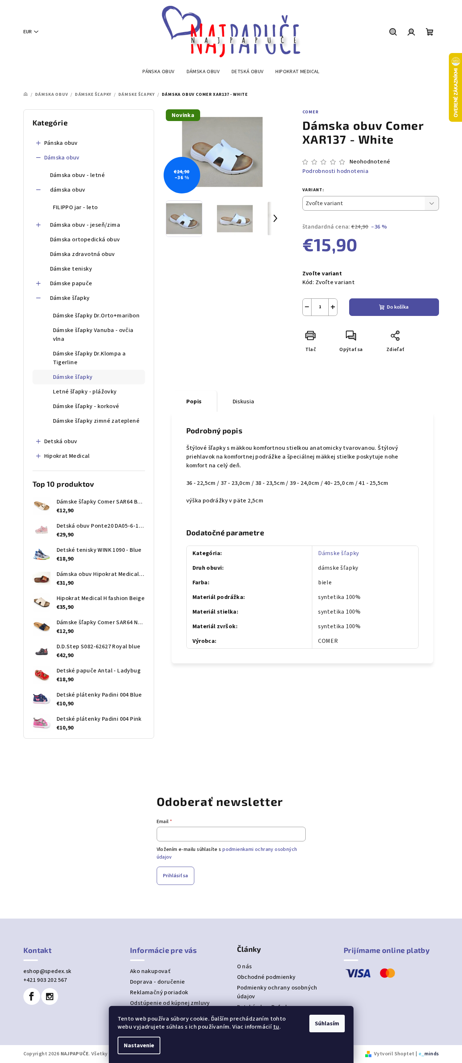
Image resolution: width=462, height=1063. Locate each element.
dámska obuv (67, 190)
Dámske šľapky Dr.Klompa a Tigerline (89, 358)
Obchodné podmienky (266, 977)
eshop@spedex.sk (47, 971)
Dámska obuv (62, 158)
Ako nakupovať (150, 971)
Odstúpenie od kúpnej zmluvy (170, 1003)
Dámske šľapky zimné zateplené (96, 421)
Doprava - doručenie (157, 982)
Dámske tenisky (71, 269)
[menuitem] (158, 71)
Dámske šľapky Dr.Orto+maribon (96, 316)
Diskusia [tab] (244, 401)
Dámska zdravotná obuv (82, 254)
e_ (421, 1054)
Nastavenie (139, 1045)
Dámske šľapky (70, 298)
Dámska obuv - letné (77, 175)
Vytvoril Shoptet (394, 1054)
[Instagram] (49, 996)
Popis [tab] (194, 401)
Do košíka (398, 307)
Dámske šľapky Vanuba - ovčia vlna (93, 334)
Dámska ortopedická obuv (85, 239)
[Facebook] (31, 996)
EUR (27, 31)
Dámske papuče (71, 283)
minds (431, 1054)
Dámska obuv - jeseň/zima (85, 225)
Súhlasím (327, 1023)
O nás (244, 966)
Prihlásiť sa (175, 875)
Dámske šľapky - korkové (86, 406)
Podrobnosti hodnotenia (335, 171)
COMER (310, 112)
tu (276, 1027)
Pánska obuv (61, 143)
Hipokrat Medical (67, 456)
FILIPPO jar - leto (75, 207)
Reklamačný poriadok (159, 992)
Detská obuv (60, 441)
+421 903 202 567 (45, 980)
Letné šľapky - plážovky (85, 392)
